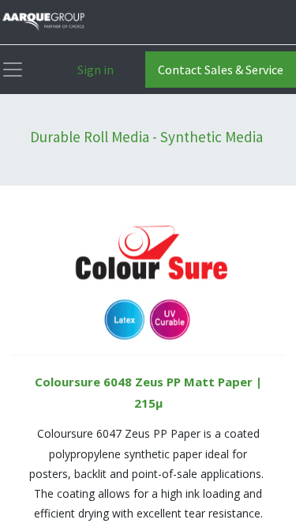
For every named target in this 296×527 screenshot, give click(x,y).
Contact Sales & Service (220, 69)
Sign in (95, 69)
